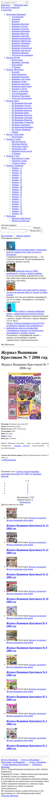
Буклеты (15, 72)
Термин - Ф (17, 206)
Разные (15, 132)
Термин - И (17, 180)
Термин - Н (17, 189)
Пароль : (37, 228)
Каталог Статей (13, 139)
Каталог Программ (15, 134)
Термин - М (17, 187)
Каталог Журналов (14, 69)
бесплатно (15, 474)
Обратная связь (21, 5)
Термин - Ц (17, 211)
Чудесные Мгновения (21, 98)
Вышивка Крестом (20, 33)
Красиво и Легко (19, 89)
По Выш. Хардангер (21, 125)
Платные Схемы (19, 161)
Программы (17, 65)
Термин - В (17, 173)
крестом (4, 476)
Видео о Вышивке (9, 760)
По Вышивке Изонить (22, 110)
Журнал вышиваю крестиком (19, 520)
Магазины (11, 216)
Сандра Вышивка (20, 93)
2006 (27, 474)
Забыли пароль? (23, 236)
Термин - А (17, 168)
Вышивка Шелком (20, 53)
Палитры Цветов (19, 144)
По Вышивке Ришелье (22, 120)
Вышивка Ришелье (20, 45)
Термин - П (17, 194)
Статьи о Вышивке (37, 762)
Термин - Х (17, 209)
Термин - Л (17, 185)
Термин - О (17, 192)
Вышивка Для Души (21, 79)
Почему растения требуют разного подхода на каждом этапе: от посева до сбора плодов (26, 292)
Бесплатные (17, 137)
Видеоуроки (17, 60)
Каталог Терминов (14, 165)
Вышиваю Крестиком (21, 86)
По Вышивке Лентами (22, 117)
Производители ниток (22, 151)
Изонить (15, 21)
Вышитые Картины (21, 84)
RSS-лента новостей (10, 7)
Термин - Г (17, 175)
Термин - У (17, 204)
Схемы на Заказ (19, 163)
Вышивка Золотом (20, 29)
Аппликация (17, 17)
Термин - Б (17, 170)
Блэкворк (16, 19)
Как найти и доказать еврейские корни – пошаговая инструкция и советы (25, 312)
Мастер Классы (19, 141)
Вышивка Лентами (20, 36)
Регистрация (7, 236)
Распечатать (25, 502)
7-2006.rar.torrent (8, 460)
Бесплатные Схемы (20, 158)
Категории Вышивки (16, 14)
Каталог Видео (13, 57)
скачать (19, 471)
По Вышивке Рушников (23, 122)
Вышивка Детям (19, 81)
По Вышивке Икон (20, 113)
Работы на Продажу (21, 221)
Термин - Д (17, 177)
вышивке (37, 474)
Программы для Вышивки (13, 762)
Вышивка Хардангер (21, 50)
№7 (22, 474)
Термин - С (17, 199)
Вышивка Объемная (21, 43)
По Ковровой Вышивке (22, 127)
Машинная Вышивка (21, 38)
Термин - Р (17, 197)
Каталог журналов (37, 518)
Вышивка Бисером (20, 24)
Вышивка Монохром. (21, 41)
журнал (26, 471)
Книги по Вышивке (30, 760)
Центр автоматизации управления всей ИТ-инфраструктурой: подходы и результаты (26, 252)
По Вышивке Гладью (21, 105)
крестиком (6, 474)
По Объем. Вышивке (21, 129)
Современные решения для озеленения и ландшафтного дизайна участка (25, 331)
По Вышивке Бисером (22, 103)
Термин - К (17, 182)
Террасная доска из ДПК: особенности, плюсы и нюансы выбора (24, 272)
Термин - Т (17, 201)
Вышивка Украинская (22, 48)
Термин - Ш (17, 213)
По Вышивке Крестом (22, 115)
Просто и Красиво (20, 91)
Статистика (6, 10)
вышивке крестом (21, 446)
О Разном (16, 67)
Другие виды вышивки (22, 55)
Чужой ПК (34, 231)
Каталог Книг (12, 101)
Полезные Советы (20, 146)
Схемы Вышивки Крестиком (15, 764)
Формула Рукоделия (21, 96)
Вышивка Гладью (20, 26)
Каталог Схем (12, 156)
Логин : (4, 228)
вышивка (35, 471)
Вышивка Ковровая (21, 31)
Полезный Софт (19, 149)
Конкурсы (5, 5)
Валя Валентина (19, 74)
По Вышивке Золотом (22, 108)
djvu (10, 436)
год (30, 474)
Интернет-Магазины (21, 218)
